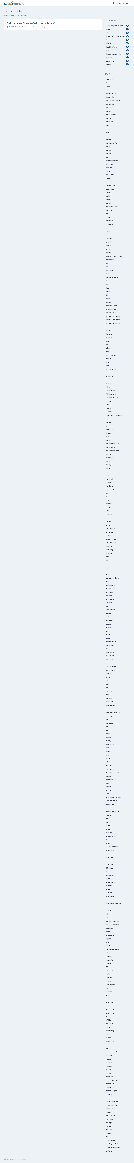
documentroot (111, 313)
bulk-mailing (110, 189)
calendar (109, 200)
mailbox (108, 581)
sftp (107, 854)
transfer (109, 978)
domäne (109, 337)
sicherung (109, 864)
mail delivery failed (112, 578)
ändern (108, 146)
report (108, 783)
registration (110, 780)
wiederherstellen (112, 1101)
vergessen (65, 27)
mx (107, 631)
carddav (109, 210)
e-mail (108, 341)
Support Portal (9, 15)
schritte (108, 826)
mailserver (109, 596)
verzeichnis (110, 1041)
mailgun (108, 589)
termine (108, 963)
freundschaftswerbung (114, 415)
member (51, 27)
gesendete (110, 429)
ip (106, 497)
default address (111, 281)
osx (107, 681)
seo (107, 840)
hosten (108, 461)
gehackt (109, 422)
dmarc (108, 291)
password (109, 698)
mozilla (108, 627)
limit (107, 560)
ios (107, 493)
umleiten (109, 999)
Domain (108, 327)
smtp (107, 871)
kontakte (109, 521)
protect (108, 751)
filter (107, 405)
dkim (107, 288)
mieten (108, 617)
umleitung (109, 1002)
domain (108, 330)
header (108, 454)
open (107, 663)
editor (108, 348)
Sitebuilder (109, 868)
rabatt (108, 762)
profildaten (110, 744)
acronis (108, 108)
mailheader (110, 592)
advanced (109, 122)
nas (107, 649)
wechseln (109, 1077)
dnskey (108, 299)
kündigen (109, 546)
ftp (107, 419)
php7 (107, 726)
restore (108, 815)
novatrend (109, 659)
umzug (108, 1006)
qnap (107, 755)
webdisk (109, 1059)
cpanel (108, 242)
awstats (109, 168)
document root (111, 306)
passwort (58, 27)
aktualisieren (110, 129)
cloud (108, 217)
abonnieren (110, 90)
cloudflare (109, 221)
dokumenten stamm (113, 316)
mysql (108, 635)
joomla (108, 507)
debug (108, 267)
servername (110, 850)
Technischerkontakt (113, 949)
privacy (108, 741)
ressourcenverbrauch (113, 811)
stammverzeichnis (112, 921)
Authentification (112, 161)
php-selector (110, 723)
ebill (107, 345)
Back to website (122, 3)
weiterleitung (110, 1087)
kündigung (109, 550)
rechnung (109, 765)
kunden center (39, 27)
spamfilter (109, 886)
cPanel (108, 245)
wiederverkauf (111, 1108)
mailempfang (110, 585)
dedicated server (112, 274)
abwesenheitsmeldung (114, 100)
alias (107, 132)
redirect (108, 776)
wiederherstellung (112, 1105)
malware (109, 603)
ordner (108, 677)
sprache (109, 910)
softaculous (110, 875)
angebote (109, 154)
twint (108, 988)
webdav (109, 1055)
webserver (109, 1070)
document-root (111, 309)
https (108, 472)
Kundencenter (111, 543)
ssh (107, 914)
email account (111, 355)
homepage (109, 458)
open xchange (111, 666)
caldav (108, 196)
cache (108, 192)
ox (107, 688)
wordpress (109, 1119)
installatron (110, 486)
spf (107, 907)
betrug (108, 178)
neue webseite (111, 652)
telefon (108, 953)
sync (107, 942)
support (108, 939)
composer (109, 235)
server (108, 843)
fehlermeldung (111, 394)
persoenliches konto (113, 712)
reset (108, 794)
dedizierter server (112, 277)
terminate (109, 960)
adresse (109, 118)
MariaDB (109, 606)
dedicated (109, 270)
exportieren (110, 380)
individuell (109, 479)
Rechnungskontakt (112, 772)
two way (109, 992)
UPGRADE (110, 1020)
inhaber (108, 482)
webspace (109, 1073)
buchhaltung (110, 185)
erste (108, 366)
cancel (108, 203)
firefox (108, 408)
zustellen (83, 27)
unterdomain (110, 1009)
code (108, 231)
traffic (108, 974)
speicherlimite (111, 896)
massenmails (110, 610)
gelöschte (109, 426)
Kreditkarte (110, 536)
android (108, 150)
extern (108, 383)
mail (107, 574)
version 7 (109, 1038)
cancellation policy (112, 207)
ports (108, 734)
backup (108, 171)
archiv (108, 157)
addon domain (111, 115)
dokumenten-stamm (113, 320)
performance (110, 705)
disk (107, 284)
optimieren (109, 673)
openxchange (111, 670)
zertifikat (109, 1133)
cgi (107, 214)
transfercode (110, 981)
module (108, 624)
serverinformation (112, 847)
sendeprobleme (111, 836)
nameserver (110, 645)
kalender (109, 514)
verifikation (110, 1027)
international (110, 490)
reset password (111, 801)
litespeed (109, 564)
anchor (108, 139)
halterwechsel (111, 447)
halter (108, 440)
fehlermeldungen (112, 398)
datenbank (110, 260)
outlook (108, 684)
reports (108, 787)
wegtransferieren (112, 1080)
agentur (108, 125)
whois (108, 1098)
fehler (108, 387)
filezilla (108, 401)
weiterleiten (110, 1084)
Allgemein (27, 27)
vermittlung (110, 1031)
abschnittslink (111, 93)
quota (108, 758)
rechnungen (110, 769)
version (108, 1034)
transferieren (110, 985)
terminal (109, 956)
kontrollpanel (110, 528)
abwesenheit (110, 97)
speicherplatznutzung (113, 903)
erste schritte (111, 369)
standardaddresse (112, 925)
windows (109, 1112)
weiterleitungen (111, 1091)
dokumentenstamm (113, 323)
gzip (107, 436)
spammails (109, 893)
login (46, 27)
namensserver (111, 642)
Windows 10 (110, 1116)
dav (107, 263)
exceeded (109, 373)
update (108, 1017)
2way (108, 86)
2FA (107, 83)
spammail (109, 889)
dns (107, 295)
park (107, 695)
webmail (109, 1062)
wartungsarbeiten (112, 1052)
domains (109, 334)
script (108, 829)
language (109, 553)
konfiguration (110, 518)
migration (109, 620)
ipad (107, 500)
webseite (109, 1066)
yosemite (109, 1126)
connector (109, 238)
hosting (108, 465)
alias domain (110, 136)
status (108, 932)
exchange (109, 376)
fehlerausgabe (111, 390)
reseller (108, 790)
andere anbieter (111, 143)
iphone (108, 504)
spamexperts (110, 882)
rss (107, 822)
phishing (109, 716)
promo (108, 748)
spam (108, 879)
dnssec (108, 302)
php (107, 719)
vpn (107, 1048)
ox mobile (109, 691)
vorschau (109, 1045)
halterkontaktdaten (113, 444)
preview (108, 737)
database (109, 253)
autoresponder (111, 164)
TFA (107, 967)
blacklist (109, 182)
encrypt (108, 359)
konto (108, 525)
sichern (108, 861)
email (107, 352)
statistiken (109, 928)
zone (107, 1137)
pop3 (108, 730)
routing (108, 818)
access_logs (110, 104)
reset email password (113, 797)
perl (107, 709)
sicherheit (109, 857)
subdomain (110, 935)
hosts (108, 468)
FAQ (17, 15)
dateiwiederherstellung (114, 256)
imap (107, 475)
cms (107, 228)
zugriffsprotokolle (112, 1144)
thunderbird (110, 971)
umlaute (108, 995)
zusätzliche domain (113, 1147)
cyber (108, 249)
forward (109, 412)
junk (107, 511)
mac (107, 571)
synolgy (108, 946)
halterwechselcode (113, 451)
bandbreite (110, 175)
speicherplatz (110, 900)
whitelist (109, 1094)
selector (109, 833)
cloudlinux (109, 224)
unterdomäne (110, 1013)
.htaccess (109, 79)
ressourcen (110, 804)
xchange (109, 1123)
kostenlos (109, 532)
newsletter (110, 656)
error (107, 362)
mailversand (110, 599)
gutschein (109, 433)
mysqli (108, 638)
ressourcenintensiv (112, 808)
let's (107, 557)
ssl (107, 917)
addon (108, 111)
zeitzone (109, 1130)
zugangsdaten (74, 27)
